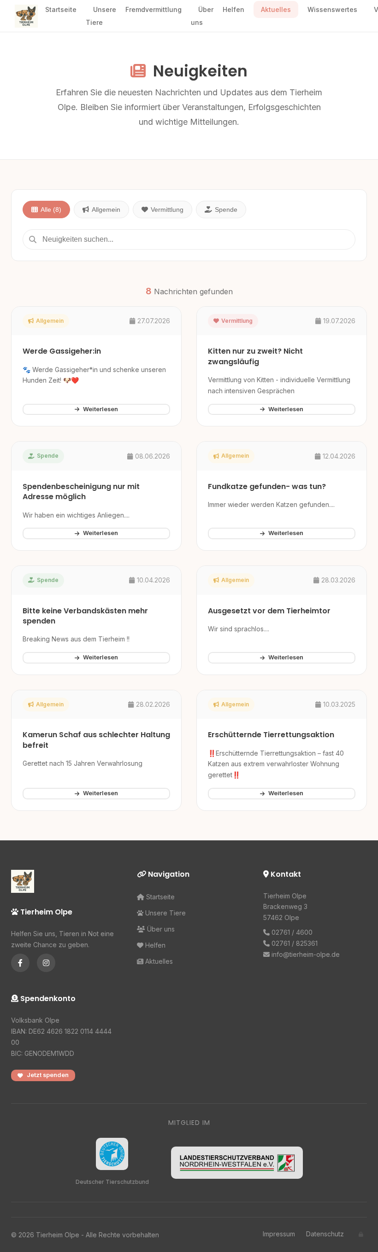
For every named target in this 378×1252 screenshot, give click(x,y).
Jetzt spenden (48, 1074)
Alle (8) (51, 209)
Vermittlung (167, 209)
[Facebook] (20, 963)
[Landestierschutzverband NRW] (237, 1163)
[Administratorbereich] (361, 1235)
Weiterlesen (100, 409)
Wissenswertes (332, 9)
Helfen (233, 9)
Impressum (279, 1234)
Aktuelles (276, 9)
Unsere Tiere (101, 16)
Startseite (61, 9)
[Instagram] (46, 963)
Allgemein (106, 209)
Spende (226, 209)
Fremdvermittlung (153, 9)
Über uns (202, 16)
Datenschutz (325, 1234)
